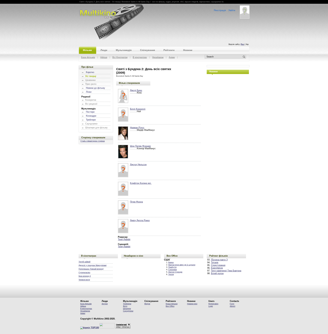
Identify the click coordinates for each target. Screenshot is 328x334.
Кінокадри (91, 116)
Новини (187, 50)
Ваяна (171, 262)
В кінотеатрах (140, 57)
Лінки (88, 92)
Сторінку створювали (93, 137)
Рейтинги (169, 50)
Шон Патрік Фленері (140, 146)
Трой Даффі (124, 239)
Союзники (172, 270)
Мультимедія (124, 50)
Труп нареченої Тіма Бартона (226, 271)
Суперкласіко (84, 272)
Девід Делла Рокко (140, 220)
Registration (213, 304)
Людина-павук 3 (219, 260)
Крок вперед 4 (85, 276)
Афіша (103, 57)
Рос (242, 44)
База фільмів (88, 57)
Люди (103, 50)
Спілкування (147, 50)
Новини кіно (192, 304)
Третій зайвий (84, 262)
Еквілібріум (217, 268)
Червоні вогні (84, 280)
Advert (232, 306)
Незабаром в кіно (133, 256)
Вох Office (170, 306)
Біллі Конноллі (137, 109)
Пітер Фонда (136, 202)
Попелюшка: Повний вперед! (91, 269)
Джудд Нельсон (138, 164)
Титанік (214, 262)
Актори (105, 304)
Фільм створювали (129, 83)
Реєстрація (220, 10)
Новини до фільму (95, 88)
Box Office (172, 256)
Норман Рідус (137, 127)
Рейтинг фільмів (218, 256)
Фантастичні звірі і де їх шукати (181, 265)
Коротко (90, 72)
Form (232, 304)
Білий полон (217, 273)
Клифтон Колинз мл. (141, 183)
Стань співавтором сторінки (92, 141)
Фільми (87, 50)
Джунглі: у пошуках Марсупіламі (92, 265)
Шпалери (127, 309)
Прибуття (172, 267)
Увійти (231, 10)
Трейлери (91, 120)
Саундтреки (128, 311)
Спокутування (218, 265)
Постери (90, 112)
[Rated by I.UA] (107, 327)
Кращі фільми (171, 304)
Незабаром (157, 57)
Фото (125, 306)
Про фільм (87, 67)
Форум (147, 304)
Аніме (172, 57)
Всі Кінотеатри (119, 57)
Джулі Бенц (136, 90)
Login (210, 306)
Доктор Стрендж (175, 272)
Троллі (171, 274)
